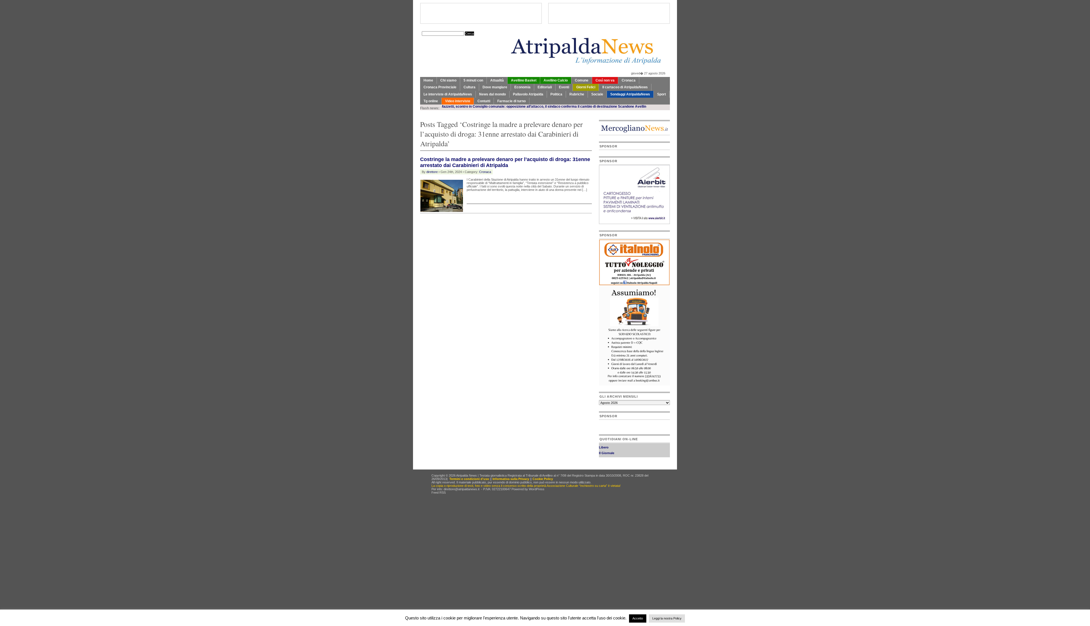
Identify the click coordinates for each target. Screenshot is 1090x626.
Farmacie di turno (511, 101)
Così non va (605, 80)
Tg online (431, 101)
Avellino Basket (523, 80)
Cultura (469, 87)
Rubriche (576, 94)
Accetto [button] (637, 618)
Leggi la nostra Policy (667, 618)
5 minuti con (473, 80)
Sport (661, 94)
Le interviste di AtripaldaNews (448, 94)
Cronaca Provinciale (440, 87)
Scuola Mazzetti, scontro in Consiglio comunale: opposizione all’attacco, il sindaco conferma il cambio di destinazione (497, 106)
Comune (581, 80)
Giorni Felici (585, 87)
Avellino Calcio (556, 80)
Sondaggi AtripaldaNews (630, 94)
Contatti (483, 101)
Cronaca (629, 80)
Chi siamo (448, 80)
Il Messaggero (609, 452)
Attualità (497, 80)
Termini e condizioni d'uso (469, 479)
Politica (556, 94)
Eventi (564, 87)
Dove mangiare (495, 87)
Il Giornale (606, 446)
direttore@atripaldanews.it (461, 489)
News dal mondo (492, 94)
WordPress (536, 489)
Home (428, 80)
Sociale (597, 94)
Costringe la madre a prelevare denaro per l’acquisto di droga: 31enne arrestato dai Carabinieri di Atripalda (505, 162)
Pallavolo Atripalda (528, 94)
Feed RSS (438, 492)
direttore (432, 172)
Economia (522, 87)
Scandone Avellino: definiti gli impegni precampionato (635, 106)
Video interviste (457, 101)
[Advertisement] (486, 227)
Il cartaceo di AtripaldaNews (625, 87)
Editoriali (545, 87)
